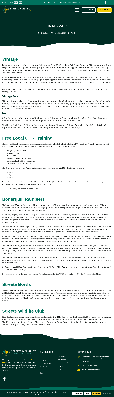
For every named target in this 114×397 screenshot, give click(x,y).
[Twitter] (105, 2)
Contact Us (61, 369)
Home (42, 357)
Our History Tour (46, 363)
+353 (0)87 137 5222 (89, 365)
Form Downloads (46, 370)
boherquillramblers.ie (94, 274)
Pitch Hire (105, 10)
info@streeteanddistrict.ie (91, 369)
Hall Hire (88, 10)
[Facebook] (4, 379)
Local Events (61, 360)
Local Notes (61, 356)
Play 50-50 (43, 366)
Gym (41, 373)
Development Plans (63, 363)
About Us (43, 360)
